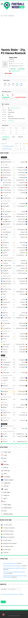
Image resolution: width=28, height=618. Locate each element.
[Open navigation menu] (2, 4)
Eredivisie (5, 467)
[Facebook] (10, 616)
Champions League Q (8, 480)
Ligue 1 (5, 461)
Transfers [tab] (20, 136)
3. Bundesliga (21, 68)
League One (6, 495)
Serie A (5, 458)
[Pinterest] (13, 616)
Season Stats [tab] (5, 136)
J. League (5, 489)
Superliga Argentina (8, 514)
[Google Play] (19, 616)
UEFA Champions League (7, 146)
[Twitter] (11, 616)
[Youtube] (14, 616)
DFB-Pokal (13, 68)
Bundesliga (6, 464)
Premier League (7, 452)
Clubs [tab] (13, 136)
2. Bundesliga (6, 476)
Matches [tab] (4, 139)
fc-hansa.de (10, 120)
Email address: (4, 589)
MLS (4, 501)
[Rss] (8, 616)
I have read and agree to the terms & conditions (12, 594)
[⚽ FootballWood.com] (14, 5)
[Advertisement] (14, 33)
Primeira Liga (6, 470)
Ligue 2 (5, 498)
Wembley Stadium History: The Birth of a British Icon (14, 568)
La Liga (5, 455)
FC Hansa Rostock (15, 70)
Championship (6, 483)
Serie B (5, 473)
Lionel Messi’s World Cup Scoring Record (12, 565)
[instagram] (17, 616)
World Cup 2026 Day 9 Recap (9, 563)
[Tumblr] (16, 616)
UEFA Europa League (7, 148)
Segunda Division (7, 507)
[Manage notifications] (3, 614)
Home (2, 15)
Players (5, 15)
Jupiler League (6, 492)
